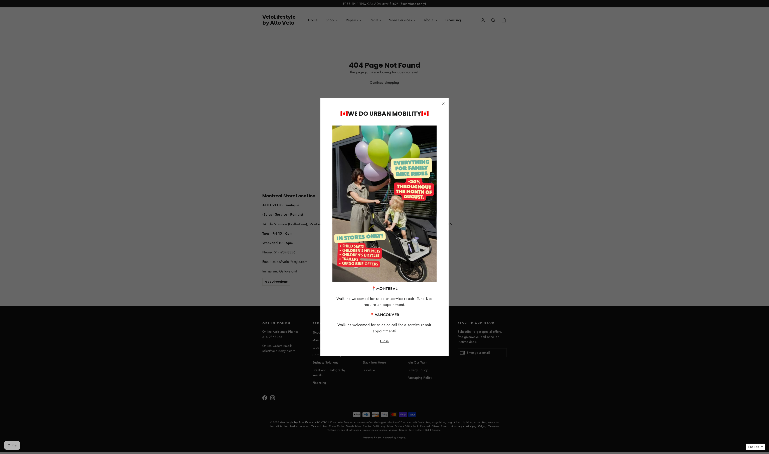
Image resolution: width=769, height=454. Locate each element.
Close (384, 340)
